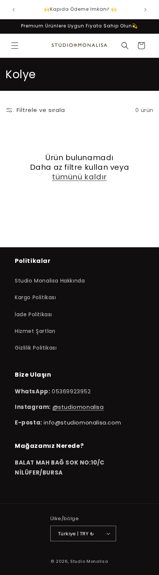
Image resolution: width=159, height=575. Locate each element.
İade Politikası (33, 314)
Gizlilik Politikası (36, 347)
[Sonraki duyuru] (145, 9)
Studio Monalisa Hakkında (50, 280)
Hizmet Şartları (35, 331)
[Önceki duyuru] (14, 9)
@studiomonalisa (78, 407)
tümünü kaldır (79, 177)
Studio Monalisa (89, 561)
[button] (15, 45)
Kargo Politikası (35, 297)
